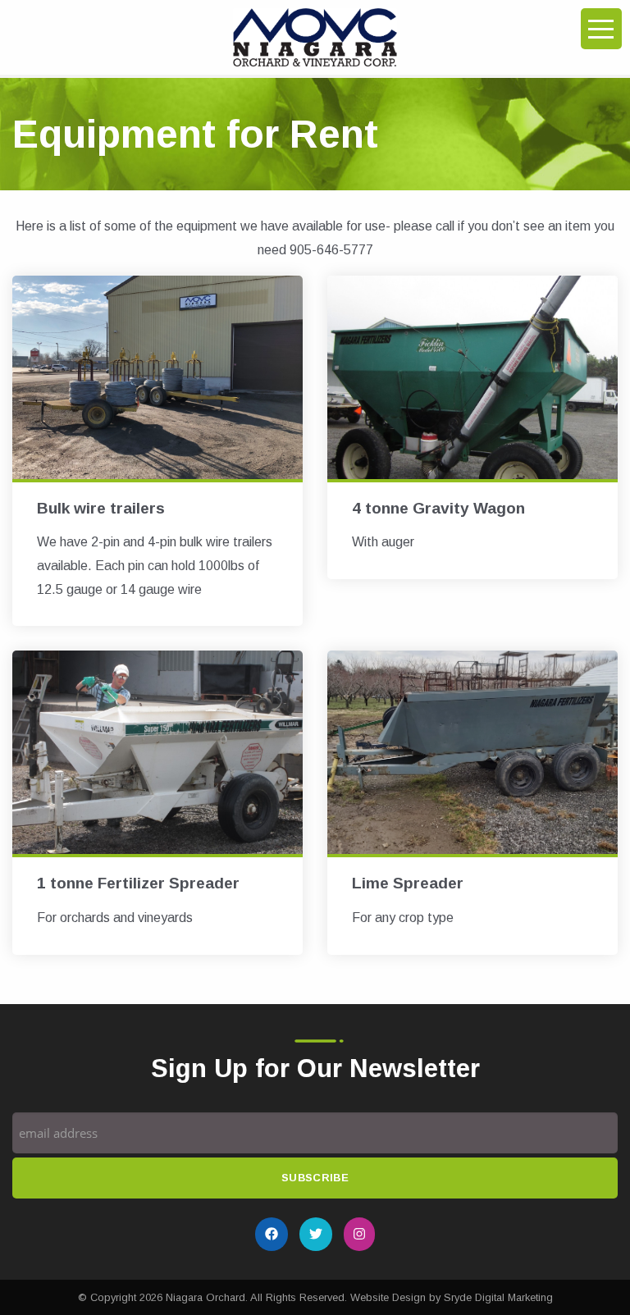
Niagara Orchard (205, 1297)
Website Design (388, 1297)
